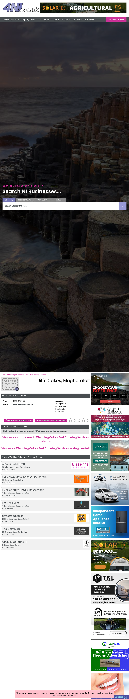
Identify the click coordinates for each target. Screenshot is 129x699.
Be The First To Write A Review (52, 420)
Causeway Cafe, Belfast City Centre (24, 477)
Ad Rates (48, 20)
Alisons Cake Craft (13, 464)
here (55, 695)
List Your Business (116, 20)
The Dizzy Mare (11, 529)
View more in (45, 448)
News (79, 20)
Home (6, 20)
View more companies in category (45, 439)
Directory (15, 20)
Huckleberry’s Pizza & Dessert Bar (23, 490)
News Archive (89, 20)
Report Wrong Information (20, 420)
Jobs (40, 20)
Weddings (12, 375)
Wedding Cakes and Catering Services (32, 375)
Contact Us (70, 20)
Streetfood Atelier (13, 516)
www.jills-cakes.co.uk (23, 404)
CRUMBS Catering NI (14, 542)
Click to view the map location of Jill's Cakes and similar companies (35, 431)
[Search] (122, 206)
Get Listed (58, 20)
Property (25, 20)
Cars (33, 20)
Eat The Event (10, 503)
